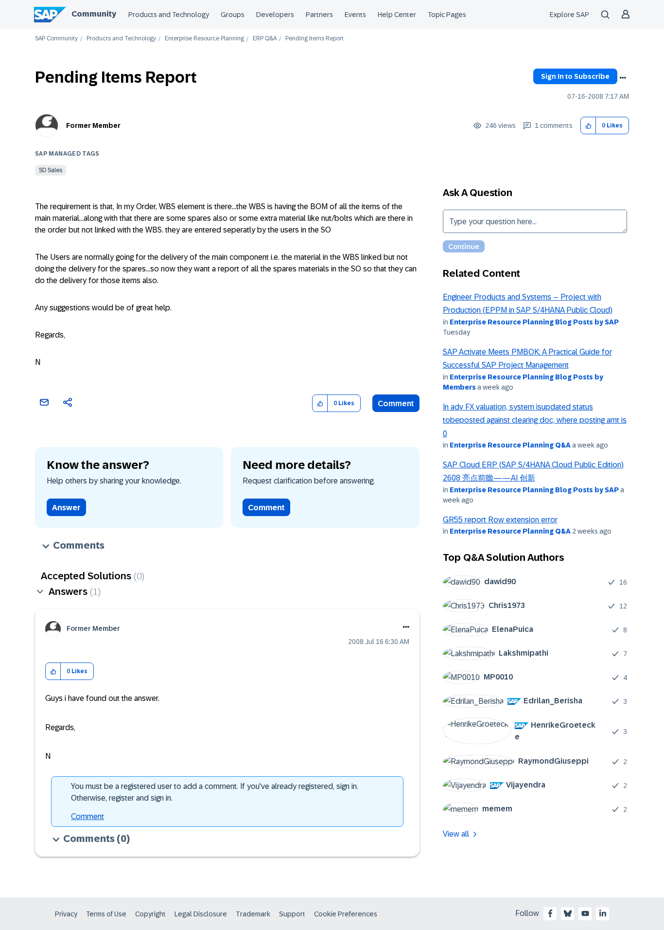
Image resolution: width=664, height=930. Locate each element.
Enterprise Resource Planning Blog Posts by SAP (534, 322)
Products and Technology (168, 14)
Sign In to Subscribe (575, 76)
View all (456, 834)
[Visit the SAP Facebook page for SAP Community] (550, 913)
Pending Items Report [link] (314, 39)
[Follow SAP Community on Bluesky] (568, 913)
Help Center (397, 14)
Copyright (150, 914)
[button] (588, 125)
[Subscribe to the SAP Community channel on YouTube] (585, 913)
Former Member (93, 125)
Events (355, 14)
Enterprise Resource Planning (204, 39)
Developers (275, 14)
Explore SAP (569, 14)
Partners (319, 14)
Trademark (253, 914)
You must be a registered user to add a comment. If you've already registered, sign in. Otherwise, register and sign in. (214, 792)
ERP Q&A (265, 39)
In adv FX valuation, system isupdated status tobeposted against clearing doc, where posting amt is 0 (535, 420)
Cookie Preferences (345, 914)
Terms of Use (106, 914)
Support (292, 914)
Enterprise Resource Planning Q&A (510, 445)
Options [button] (623, 78)
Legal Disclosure (201, 914)
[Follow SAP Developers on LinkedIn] (603, 913)
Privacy (66, 914)
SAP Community (56, 39)
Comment (396, 403)
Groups (233, 14)
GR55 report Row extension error (500, 520)
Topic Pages (447, 14)
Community (93, 14)
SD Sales (50, 170)
